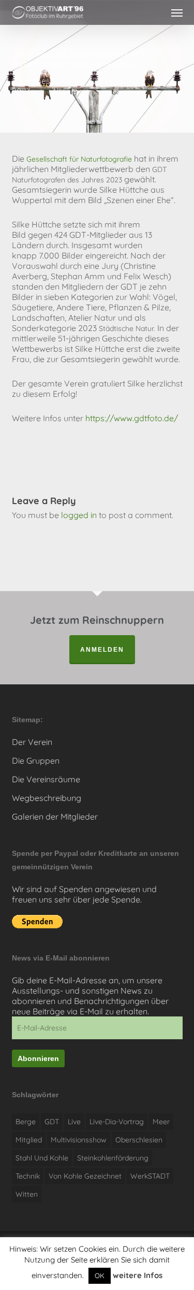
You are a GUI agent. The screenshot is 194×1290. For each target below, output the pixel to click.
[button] (177, 12)
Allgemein (70, 91)
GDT (51, 1121)
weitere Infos (137, 1275)
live (74, 1121)
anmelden (102, 649)
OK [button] (100, 1275)
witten (27, 1194)
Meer (161, 1121)
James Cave (47, 81)
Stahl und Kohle (42, 1158)
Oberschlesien (138, 1139)
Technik (28, 1176)
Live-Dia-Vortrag (116, 1121)
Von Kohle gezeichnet (85, 1176)
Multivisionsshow (79, 1139)
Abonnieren (38, 1058)
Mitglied (29, 1139)
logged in (79, 515)
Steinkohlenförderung (112, 1158)
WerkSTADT (150, 1176)
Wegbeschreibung (46, 798)
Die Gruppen (35, 760)
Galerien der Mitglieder (55, 816)
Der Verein (32, 742)
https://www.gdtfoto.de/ (131, 418)
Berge (26, 1121)
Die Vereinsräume (46, 779)
